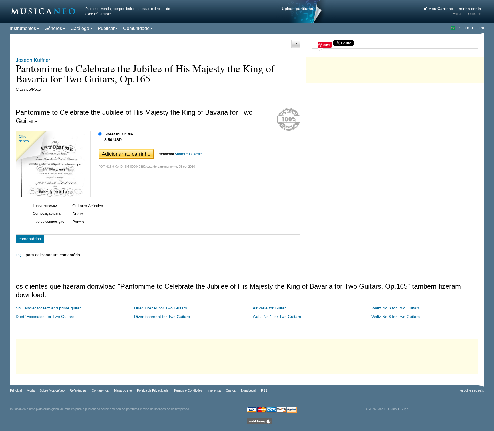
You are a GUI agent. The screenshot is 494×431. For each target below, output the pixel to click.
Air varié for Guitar (269, 308)
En (467, 28)
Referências (78, 390)
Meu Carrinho (441, 8)
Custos (231, 390)
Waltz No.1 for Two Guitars (277, 316)
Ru (481, 28)
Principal (16, 390)
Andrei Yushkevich (189, 154)
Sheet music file (118, 134)
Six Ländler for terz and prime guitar (48, 308)
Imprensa (214, 390)
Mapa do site (123, 390)
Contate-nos (100, 390)
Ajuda (31, 390)
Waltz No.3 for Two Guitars (395, 308)
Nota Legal (248, 390)
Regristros (474, 13)
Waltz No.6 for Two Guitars (395, 316)
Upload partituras (297, 8)
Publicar (106, 28)
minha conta (470, 8)
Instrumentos (23, 28)
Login (20, 255)
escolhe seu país (472, 390)
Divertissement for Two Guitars (162, 316)
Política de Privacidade (152, 390)
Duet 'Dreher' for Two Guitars (160, 308)
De (474, 28)
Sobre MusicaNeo (52, 390)
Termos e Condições (188, 390)
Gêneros (53, 28)
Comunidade (136, 28)
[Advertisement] (395, 68)
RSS (264, 390)
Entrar (457, 13)
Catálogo (80, 28)
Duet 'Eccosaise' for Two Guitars (45, 316)
